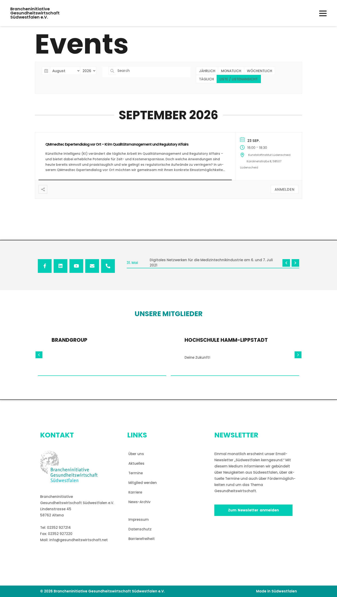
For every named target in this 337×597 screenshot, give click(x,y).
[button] (323, 13)
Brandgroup (69, 340)
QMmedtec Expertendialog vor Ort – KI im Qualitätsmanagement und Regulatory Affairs (116, 144)
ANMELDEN (285, 189)
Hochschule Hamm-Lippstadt (226, 340)
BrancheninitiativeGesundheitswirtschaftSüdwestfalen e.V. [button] (35, 13)
